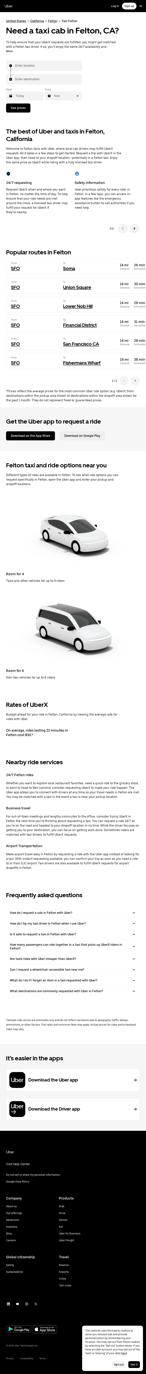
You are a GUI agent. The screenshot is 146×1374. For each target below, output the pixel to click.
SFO (15, 268)
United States (16, 21)
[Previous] (123, 228)
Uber (9, 6)
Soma (69, 268)
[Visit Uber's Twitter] (35, 1303)
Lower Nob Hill (78, 306)
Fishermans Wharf (82, 363)
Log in (115, 6)
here (124, 1353)
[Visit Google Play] (19, 1329)
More (9, 51)
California (37, 21)
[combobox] (15, 65)
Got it (134, 1364)
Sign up (129, 6)
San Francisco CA (81, 344)
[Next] (134, 228)
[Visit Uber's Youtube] (17, 1303)
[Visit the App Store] (45, 1329)
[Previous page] (124, 380)
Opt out (119, 1364)
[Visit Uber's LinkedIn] (8, 1303)
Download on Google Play (82, 436)
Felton (52, 21)
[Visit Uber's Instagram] (26, 1303)
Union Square (77, 287)
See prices (18, 108)
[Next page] (135, 380)
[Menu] (140, 6)
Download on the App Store (30, 436)
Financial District (80, 325)
